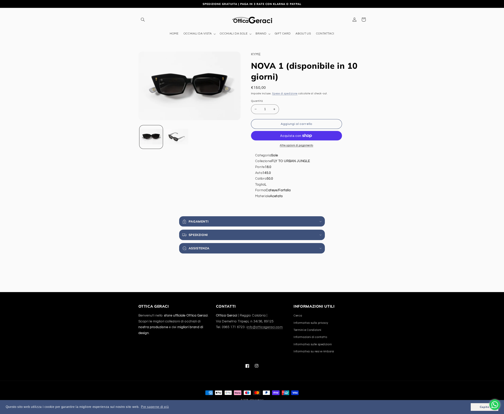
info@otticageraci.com (265, 327)
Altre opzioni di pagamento (296, 145)
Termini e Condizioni (307, 330)
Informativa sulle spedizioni (313, 344)
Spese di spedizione (284, 93)
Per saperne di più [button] (155, 406)
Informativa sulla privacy (311, 322)
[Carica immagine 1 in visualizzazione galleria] (151, 137)
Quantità (257, 101)
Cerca (298, 315)
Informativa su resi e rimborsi (314, 351)
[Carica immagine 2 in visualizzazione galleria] (176, 137)
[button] (142, 19)
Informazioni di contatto (310, 337)
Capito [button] (484, 406)
